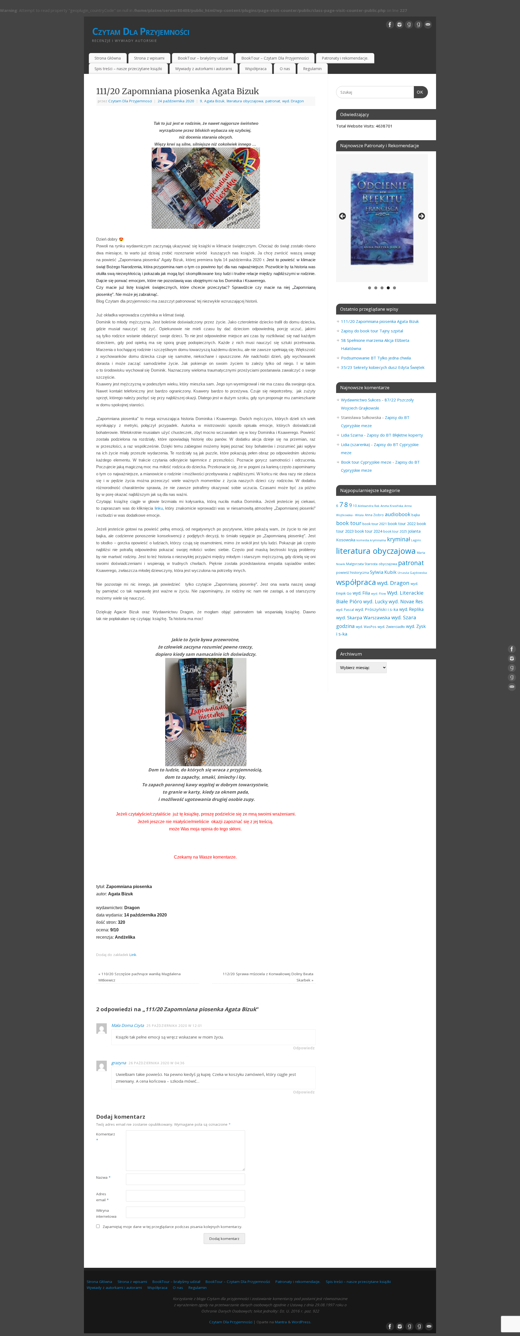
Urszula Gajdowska (412, 573)
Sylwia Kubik (383, 572)
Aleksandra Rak (368, 506)
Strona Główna (108, 58)
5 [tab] (394, 287)
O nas (285, 68)
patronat (272, 101)
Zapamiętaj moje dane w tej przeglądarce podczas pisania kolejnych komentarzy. (172, 1226)
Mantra (281, 1321)
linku (159, 508)
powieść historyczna (352, 572)
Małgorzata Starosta (362, 564)
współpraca (356, 582)
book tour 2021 (374, 523)
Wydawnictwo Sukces (361, 399)
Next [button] (421, 216)
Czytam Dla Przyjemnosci (130, 101)
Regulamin (312, 68)
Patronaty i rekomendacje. (345, 58)
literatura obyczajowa (245, 101)
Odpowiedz (304, 1048)
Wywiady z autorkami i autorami (203, 68)
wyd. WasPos (366, 626)
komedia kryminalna (371, 540)
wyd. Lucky (375, 601)
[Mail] (428, 25)
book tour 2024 (368, 531)
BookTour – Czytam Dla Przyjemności (275, 58)
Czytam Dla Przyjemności (140, 31)
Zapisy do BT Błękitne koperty (395, 435)
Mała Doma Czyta (127, 1025)
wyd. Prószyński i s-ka (376, 609)
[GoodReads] (409, 25)
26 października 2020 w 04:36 (156, 1063)
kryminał (398, 539)
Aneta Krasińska (392, 506)
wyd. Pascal (345, 609)
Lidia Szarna (352, 435)
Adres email (102, 1197)
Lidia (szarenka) (355, 444)
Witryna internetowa (103, 1213)
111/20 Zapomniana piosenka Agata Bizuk (380, 321)
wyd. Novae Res (406, 601)
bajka (415, 515)
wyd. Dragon (293, 101)
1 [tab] (369, 287)
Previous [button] (343, 216)
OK (419, 92)
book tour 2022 (402, 523)
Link (132, 954)
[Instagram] (399, 25)
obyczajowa (388, 564)
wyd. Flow (378, 593)
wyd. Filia (361, 593)
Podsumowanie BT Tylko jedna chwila (376, 358)
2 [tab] (375, 287)
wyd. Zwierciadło (391, 626)
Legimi (416, 540)
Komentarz (103, 1137)
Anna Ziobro (374, 515)
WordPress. (301, 1321)
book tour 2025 (395, 531)
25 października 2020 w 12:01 (174, 1025)
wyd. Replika (411, 609)
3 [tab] (382, 287)
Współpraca (255, 68)
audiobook (397, 514)
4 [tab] (388, 287)
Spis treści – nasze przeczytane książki (128, 68)
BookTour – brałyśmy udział (203, 58)
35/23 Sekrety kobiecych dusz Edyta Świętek (382, 367)
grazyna (118, 1062)
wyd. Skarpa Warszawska (363, 617)
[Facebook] (390, 25)
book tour (348, 523)
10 (355, 505)
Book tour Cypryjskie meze (366, 462)
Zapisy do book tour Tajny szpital (372, 330)
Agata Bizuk (214, 101)
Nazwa (103, 1177)
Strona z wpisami (149, 58)
